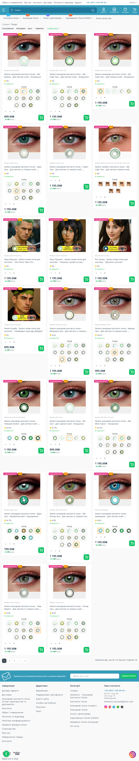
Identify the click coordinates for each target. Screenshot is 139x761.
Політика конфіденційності (16, 720)
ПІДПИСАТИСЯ (129, 676)
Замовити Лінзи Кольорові (84, 722)
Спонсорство (9, 728)
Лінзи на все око (103, 18)
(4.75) (54, 427)
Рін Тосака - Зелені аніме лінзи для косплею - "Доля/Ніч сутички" (111, 260)
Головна (6, 24)
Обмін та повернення (12, 2)
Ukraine (132, 2)
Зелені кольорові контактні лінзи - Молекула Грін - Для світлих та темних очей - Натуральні (68, 331)
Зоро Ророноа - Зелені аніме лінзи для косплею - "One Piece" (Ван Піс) (22, 260)
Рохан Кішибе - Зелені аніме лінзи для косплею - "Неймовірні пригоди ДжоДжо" (23, 329)
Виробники (42, 690)
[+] (14, 111)
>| (25, 660)
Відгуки (78, 2)
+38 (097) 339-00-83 (96, 2)
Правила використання (14, 724)
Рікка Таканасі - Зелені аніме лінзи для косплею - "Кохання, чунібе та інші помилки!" (68, 262)
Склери (74, 690)
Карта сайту (42, 699)
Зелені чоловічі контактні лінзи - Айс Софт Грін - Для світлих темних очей (112, 168)
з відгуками (53, 28)
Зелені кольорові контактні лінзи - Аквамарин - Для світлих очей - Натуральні (111, 516)
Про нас (27, 2)
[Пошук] (93, 10)
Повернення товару (12, 737)
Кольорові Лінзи (31, 17)
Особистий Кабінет (46, 703)
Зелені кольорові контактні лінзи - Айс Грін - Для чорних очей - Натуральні (68, 422)
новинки (40, 28)
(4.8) (53, 520)
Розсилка (41, 707)
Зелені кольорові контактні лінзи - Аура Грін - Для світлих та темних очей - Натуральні (22, 169)
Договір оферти (10, 690)
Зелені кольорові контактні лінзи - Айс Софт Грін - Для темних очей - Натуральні (114, 75)
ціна (30, 28)
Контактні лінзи (11, 17)
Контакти (37, 2)
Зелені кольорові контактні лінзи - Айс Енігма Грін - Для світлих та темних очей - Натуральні (69, 516)
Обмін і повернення (12, 712)
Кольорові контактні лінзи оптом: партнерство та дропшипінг (16, 702)
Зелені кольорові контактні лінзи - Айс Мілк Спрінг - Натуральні (113, 422)
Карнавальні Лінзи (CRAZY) (78, 17)
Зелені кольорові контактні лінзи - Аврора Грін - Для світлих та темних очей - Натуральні (115, 331)
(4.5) (53, 335)
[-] (5, 111)
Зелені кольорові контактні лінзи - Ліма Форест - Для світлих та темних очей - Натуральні (22, 609)
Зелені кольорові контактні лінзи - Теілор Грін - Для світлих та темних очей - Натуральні (69, 609)
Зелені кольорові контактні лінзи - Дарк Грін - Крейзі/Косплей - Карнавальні (23, 515)
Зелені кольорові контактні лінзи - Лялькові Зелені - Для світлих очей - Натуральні (21, 424)
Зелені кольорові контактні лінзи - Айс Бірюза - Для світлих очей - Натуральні (22, 75)
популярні (21, 28)
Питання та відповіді (63, 2)
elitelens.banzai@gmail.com (118, 701)
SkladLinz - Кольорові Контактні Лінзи (81, 696)
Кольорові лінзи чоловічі (83, 705)
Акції (38, 711)
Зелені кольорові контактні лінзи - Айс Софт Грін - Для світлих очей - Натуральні (69, 75)
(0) (7, 81)
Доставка (47, 2)
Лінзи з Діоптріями (52, 17)
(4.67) (99, 335)
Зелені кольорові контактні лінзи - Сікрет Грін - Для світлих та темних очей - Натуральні (69, 169)
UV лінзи (74, 726)
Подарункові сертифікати (49, 694)
